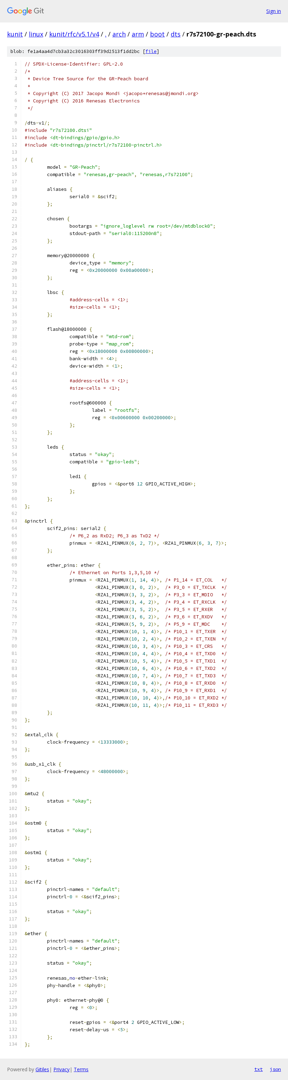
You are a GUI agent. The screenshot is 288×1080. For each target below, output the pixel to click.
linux (36, 34)
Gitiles (42, 1069)
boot (157, 34)
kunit (15, 34)
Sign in (273, 11)
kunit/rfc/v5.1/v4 (74, 34)
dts (176, 34)
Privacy (61, 1069)
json (275, 1069)
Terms (81, 1069)
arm (138, 34)
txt (258, 1069)
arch (119, 34)
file (151, 51)
